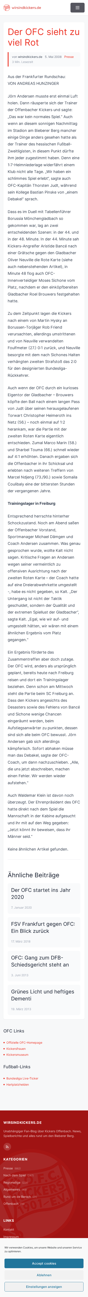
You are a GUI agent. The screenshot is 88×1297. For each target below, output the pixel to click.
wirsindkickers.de (30, 57)
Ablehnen (44, 1275)
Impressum (11, 1236)
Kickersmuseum (17, 1054)
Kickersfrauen (16, 1048)
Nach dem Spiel (18, 1175)
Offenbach (14, 1203)
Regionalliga (15, 1182)
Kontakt (8, 1229)
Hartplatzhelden (17, 1084)
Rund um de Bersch (20, 1196)
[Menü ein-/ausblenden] (77, 8)
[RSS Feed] (7, 1147)
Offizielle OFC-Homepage (24, 1042)
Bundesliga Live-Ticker (22, 1078)
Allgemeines (15, 1189)
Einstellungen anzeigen (44, 1287)
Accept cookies (44, 1263)
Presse (69, 57)
